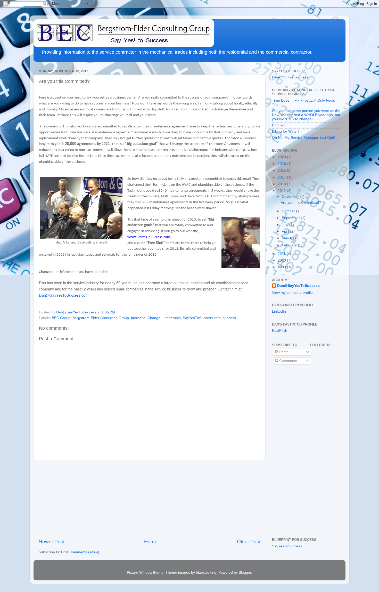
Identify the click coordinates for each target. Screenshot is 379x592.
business (138, 318)
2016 (282, 164)
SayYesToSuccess (287, 546)
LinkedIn (279, 311)
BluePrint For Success (290, 77)
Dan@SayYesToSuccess (298, 286)
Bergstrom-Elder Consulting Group (100, 318)
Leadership (171, 318)
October (289, 211)
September (291, 218)
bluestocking (206, 572)
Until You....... (283, 125)
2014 (282, 177)
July (285, 225)
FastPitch (279, 331)
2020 (282, 157)
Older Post (248, 541)
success (229, 318)
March (287, 238)
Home (151, 541)
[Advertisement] (149, 499)
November (291, 197)
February (290, 245)
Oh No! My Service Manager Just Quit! (303, 138)
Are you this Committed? (301, 203)
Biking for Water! (285, 131)
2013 (282, 184)
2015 (282, 170)
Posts (283, 352)
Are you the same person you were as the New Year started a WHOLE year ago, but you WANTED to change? (306, 115)
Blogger (245, 572)
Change (153, 318)
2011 (282, 254)
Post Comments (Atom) (80, 552)
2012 (282, 191)
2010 (282, 260)
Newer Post (51, 541)
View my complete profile (292, 293)
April (286, 231)
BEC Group (61, 318)
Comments (287, 361)
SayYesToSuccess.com (202, 318)
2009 (282, 267)
